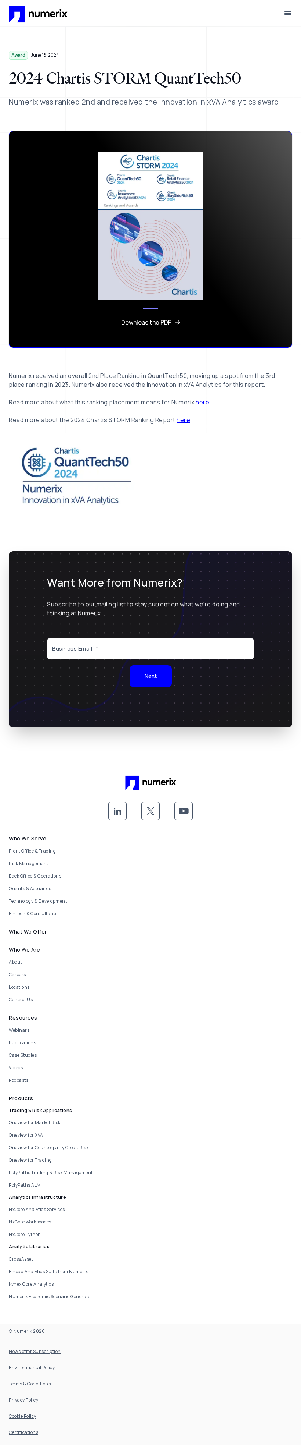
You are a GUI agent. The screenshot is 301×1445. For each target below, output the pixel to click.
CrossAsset (21, 1259)
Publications (22, 1043)
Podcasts (18, 1080)
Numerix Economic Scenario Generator (51, 1296)
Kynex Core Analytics (31, 1284)
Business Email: (73, 648)
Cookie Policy (22, 1416)
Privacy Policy (23, 1400)
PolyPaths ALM (25, 1185)
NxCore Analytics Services (37, 1209)
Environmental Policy (32, 1367)
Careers (17, 974)
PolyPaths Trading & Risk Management (51, 1172)
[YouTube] (183, 811)
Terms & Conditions (30, 1384)
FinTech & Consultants (33, 913)
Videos (16, 1068)
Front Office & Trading (32, 851)
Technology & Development (38, 901)
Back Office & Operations (35, 876)
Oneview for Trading (30, 1160)
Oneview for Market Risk (35, 1122)
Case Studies (23, 1055)
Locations (19, 987)
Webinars (19, 1030)
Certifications (23, 1432)
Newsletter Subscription (35, 1351)
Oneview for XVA (26, 1135)
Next (151, 676)
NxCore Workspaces (30, 1222)
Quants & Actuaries (30, 888)
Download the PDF (146, 322)
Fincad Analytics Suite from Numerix (48, 1271)
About (15, 962)
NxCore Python (25, 1234)
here (202, 402)
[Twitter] (150, 811)
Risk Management (28, 863)
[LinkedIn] (117, 811)
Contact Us (21, 999)
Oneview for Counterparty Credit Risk (48, 1147)
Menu (287, 13)
